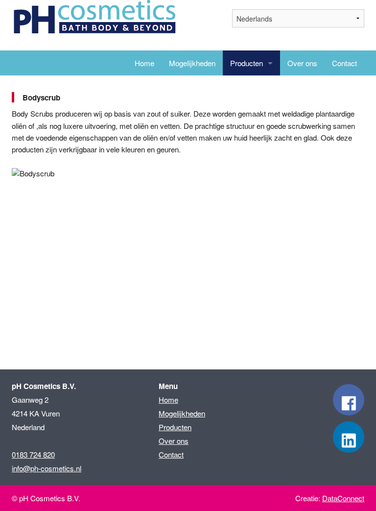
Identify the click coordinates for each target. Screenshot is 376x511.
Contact (344, 63)
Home (144, 63)
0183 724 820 (33, 454)
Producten (246, 63)
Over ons (302, 63)
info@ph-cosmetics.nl (46, 468)
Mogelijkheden (192, 63)
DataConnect (343, 498)
